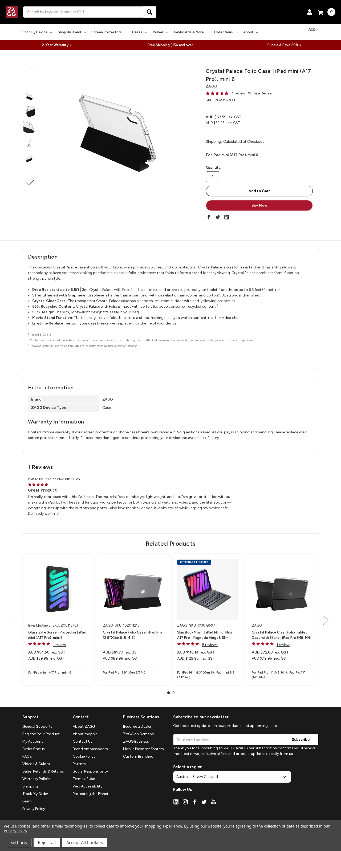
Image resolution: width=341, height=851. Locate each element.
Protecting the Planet (90, 793)
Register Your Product (41, 734)
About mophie (85, 734)
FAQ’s (27, 756)
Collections (223, 32)
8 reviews (210, 645)
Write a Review (260, 93)
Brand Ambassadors (90, 749)
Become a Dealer (137, 726)
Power (158, 32)
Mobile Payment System (143, 749)
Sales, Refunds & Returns (43, 771)
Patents (79, 764)
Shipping (30, 786)
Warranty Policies (36, 779)
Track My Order (35, 793)
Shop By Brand (69, 32)
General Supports (37, 726)
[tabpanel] (58, 619)
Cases (137, 32)
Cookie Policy (84, 756)
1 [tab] (168, 692)
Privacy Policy (33, 808)
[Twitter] (217, 217)
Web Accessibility (87, 786)
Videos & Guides (36, 764)
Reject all (47, 842)
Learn (27, 801)
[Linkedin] (226, 217)
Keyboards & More (189, 32)
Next (29, 182)
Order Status (33, 749)
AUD (312, 29)
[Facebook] (208, 217)
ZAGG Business (136, 741)
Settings (18, 842)
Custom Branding (138, 756)
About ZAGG (84, 726)
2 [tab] (173, 692)
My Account (32, 741)
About (248, 32)
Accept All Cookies (84, 842)
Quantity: (213, 167)
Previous (29, 69)
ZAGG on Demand (138, 734)
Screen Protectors (106, 32)
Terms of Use (84, 779)
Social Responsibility (90, 771)
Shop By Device (34, 32)
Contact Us (82, 741)
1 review (238, 93)
